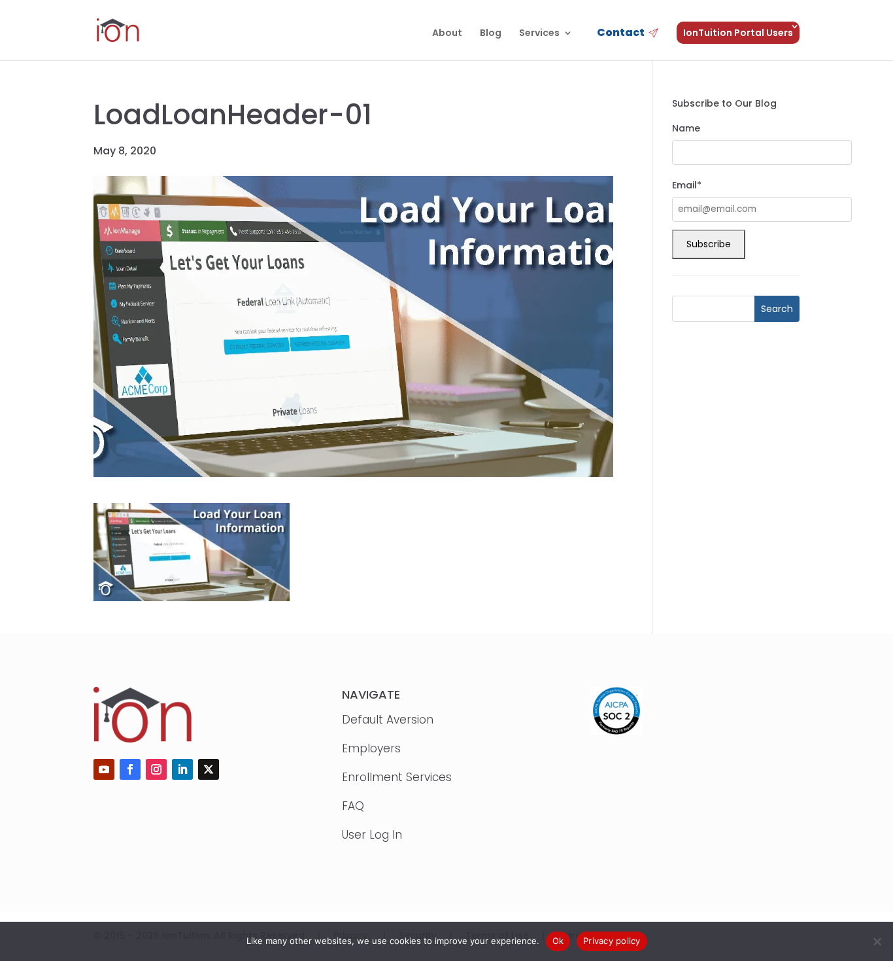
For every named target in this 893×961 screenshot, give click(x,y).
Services (539, 33)
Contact (621, 33)
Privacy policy (612, 940)
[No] (876, 941)
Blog (490, 33)
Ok (558, 940)
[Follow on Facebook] (130, 769)
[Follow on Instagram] (156, 769)
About (447, 33)
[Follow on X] (208, 769)
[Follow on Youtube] (103, 769)
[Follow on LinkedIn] (182, 769)
